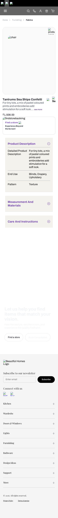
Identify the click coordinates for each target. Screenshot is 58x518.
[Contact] (34, 11)
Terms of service (23, 501)
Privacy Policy (8, 501)
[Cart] (53, 11)
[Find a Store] (47, 11)
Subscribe (46, 379)
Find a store (11, 122)
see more (38, 109)
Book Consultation (38, 337)
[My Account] (40, 11)
